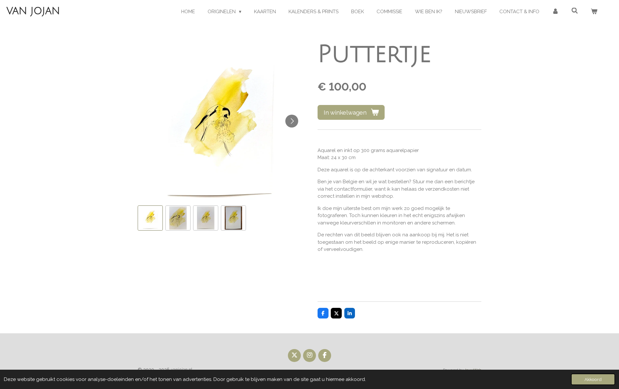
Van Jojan (33, 11)
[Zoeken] (574, 10)
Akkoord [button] (593, 379)
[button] (150, 218)
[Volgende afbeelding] (291, 121)
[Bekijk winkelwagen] (594, 11)
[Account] (555, 11)
